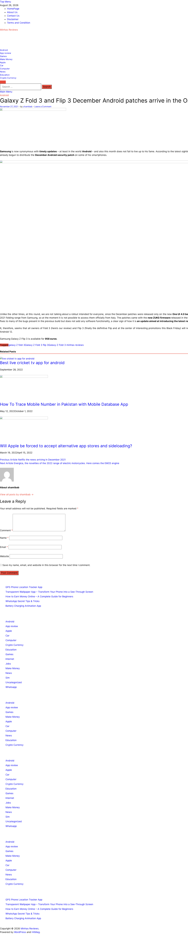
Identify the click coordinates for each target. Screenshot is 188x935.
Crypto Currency (8, 78)
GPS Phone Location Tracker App (24, 587)
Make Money (6, 59)
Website (4, 556)
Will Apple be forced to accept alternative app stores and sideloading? (66, 445)
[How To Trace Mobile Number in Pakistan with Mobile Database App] (24, 377)
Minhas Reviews (9, 29)
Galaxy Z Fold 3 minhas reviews (66, 345)
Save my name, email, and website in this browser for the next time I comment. (46, 565)
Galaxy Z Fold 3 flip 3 (36, 345)
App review (5, 53)
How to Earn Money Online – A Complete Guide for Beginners (39, 596)
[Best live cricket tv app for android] (17, 358)
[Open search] (3, 82)
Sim (8, 677)
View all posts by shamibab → (16, 494)
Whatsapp (11, 687)
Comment (6, 530)
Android (4, 50)
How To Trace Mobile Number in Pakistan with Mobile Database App (64, 404)
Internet (10, 659)
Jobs (8, 663)
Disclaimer (12, 19)
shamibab (27, 106)
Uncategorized (14, 682)
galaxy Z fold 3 (16, 345)
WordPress (20, 932)
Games (3, 56)
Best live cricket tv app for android (32, 362)
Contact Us (13, 15)
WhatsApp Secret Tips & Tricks (22, 601)
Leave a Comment (42, 106)
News (3, 71)
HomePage (13, 8)
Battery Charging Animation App (23, 605)
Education (5, 75)
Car (1, 65)
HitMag (36, 932)
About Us (12, 12)
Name (4, 537)
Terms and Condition (18, 22)
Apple (3, 62)
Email (4, 547)
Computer (5, 68)
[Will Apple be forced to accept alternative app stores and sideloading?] (24, 418)
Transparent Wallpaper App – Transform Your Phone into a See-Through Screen (49, 591)
